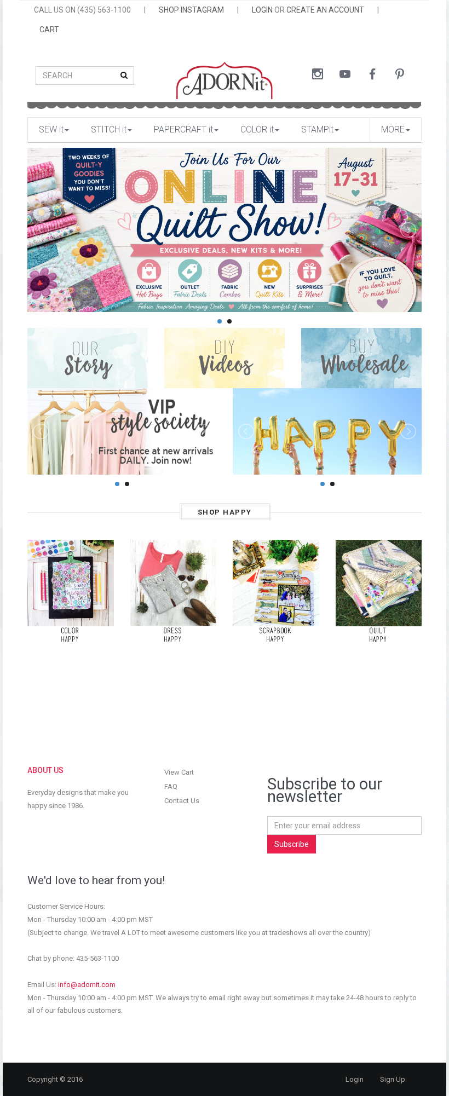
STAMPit (317, 129)
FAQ (170, 786)
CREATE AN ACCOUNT (325, 9)
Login (355, 1079)
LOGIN (262, 9)
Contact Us (181, 801)
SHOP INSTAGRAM (191, 9)
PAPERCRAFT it (183, 129)
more (393, 129)
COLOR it (257, 129)
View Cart (179, 772)
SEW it (51, 129)
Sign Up (392, 1079)
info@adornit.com (87, 984)
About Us (45, 770)
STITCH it (108, 129)
